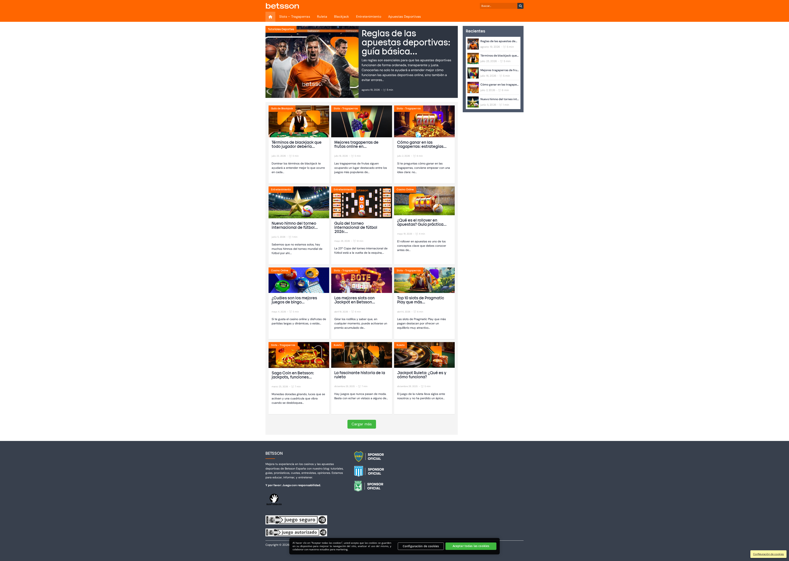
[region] (394, 546)
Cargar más (362, 424)
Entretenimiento (368, 16)
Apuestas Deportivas (404, 16)
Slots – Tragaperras (294, 16)
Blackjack (341, 16)
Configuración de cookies (421, 546)
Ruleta (322, 16)
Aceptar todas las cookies (471, 546)
